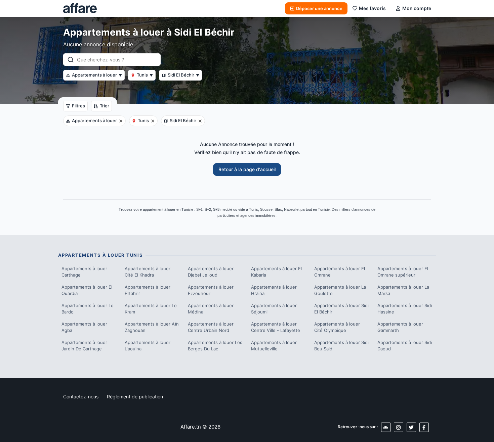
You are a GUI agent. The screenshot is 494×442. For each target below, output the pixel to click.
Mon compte (416, 8)
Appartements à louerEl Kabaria (276, 272)
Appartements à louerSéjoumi (274, 309)
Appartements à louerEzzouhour (211, 290)
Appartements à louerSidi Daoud (404, 346)
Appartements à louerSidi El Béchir (341, 309)
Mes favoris (372, 8)
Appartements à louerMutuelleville (274, 346)
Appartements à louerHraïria (274, 290)
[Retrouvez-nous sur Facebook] (424, 427)
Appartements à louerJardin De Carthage (84, 346)
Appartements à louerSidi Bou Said (341, 346)
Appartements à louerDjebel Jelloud (211, 272)
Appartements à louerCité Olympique (337, 327)
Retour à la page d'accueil (247, 169)
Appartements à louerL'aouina (147, 346)
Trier (104, 105)
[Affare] (80, 8)
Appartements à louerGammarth (400, 327)
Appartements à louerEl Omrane (339, 272)
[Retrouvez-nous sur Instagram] (398, 427)
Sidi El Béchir (183, 75)
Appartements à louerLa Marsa (403, 290)
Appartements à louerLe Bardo (87, 309)
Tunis (145, 75)
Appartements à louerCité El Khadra (147, 272)
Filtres (78, 105)
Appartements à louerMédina (211, 309)
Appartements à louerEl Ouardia (86, 290)
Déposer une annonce (319, 8)
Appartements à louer (97, 75)
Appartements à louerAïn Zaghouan (152, 327)
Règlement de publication (135, 396)
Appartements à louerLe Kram (151, 309)
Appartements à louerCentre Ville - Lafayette (275, 327)
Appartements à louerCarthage (84, 272)
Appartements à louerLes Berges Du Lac (215, 346)
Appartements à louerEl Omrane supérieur (402, 272)
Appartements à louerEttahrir (147, 290)
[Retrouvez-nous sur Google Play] (385, 427)
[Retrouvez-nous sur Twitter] (411, 427)
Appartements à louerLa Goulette (340, 290)
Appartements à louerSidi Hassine (404, 309)
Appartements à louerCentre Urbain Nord (211, 327)
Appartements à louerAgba (84, 327)
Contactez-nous (80, 396)
